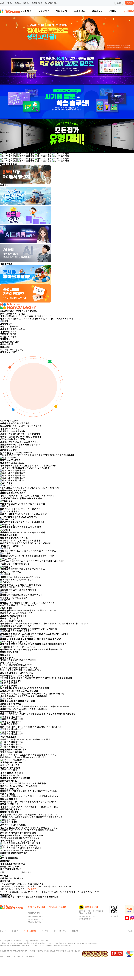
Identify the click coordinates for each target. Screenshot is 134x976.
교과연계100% (25, 11)
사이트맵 (45, 931)
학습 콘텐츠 (43, 11)
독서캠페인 (129, 11)
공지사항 (75, 931)
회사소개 (3, 931)
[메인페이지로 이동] (10, 11)
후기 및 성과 (79, 11)
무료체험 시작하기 (8, 876)
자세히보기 (5, 881)
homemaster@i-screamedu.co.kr (58, 946)
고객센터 (113, 11)
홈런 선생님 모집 (60, 931)
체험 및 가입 (61, 11)
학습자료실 (97, 11)
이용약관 (15, 931)
